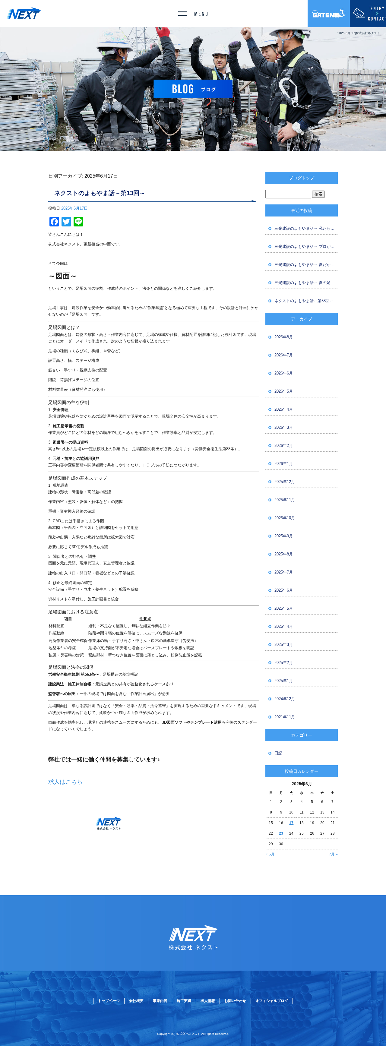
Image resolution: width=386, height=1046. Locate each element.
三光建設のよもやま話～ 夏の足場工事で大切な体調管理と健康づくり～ (306, 282)
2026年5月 (283, 391)
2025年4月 (283, 626)
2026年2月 (283, 445)
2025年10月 (284, 518)
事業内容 (160, 1001)
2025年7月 (283, 572)
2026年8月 (283, 337)
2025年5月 (283, 608)
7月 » (333, 854)
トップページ (109, 1001)
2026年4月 (283, 409)
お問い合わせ (235, 1001)
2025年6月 (283, 590)
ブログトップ (301, 177)
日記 (278, 753)
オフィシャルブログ (271, 1001)
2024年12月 (284, 699)
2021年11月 (284, 717)
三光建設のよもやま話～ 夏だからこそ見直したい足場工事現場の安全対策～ (306, 264)
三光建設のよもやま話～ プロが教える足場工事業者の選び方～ (306, 246)
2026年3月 (283, 427)
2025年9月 (283, 536)
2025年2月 (283, 662)
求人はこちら (65, 782)
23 (281, 833)
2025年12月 (284, 481)
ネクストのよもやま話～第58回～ (304, 301)
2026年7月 (283, 355)
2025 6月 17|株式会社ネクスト (358, 33)
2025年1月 (283, 680)
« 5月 (270, 854)
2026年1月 (283, 463)
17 (291, 823)
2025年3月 (283, 644)
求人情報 (208, 1001)
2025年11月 (284, 500)
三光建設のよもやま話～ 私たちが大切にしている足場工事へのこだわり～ (306, 228)
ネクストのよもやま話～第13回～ (99, 193)
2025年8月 (283, 554)
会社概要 (136, 1001)
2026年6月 (283, 373)
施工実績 (184, 1001)
